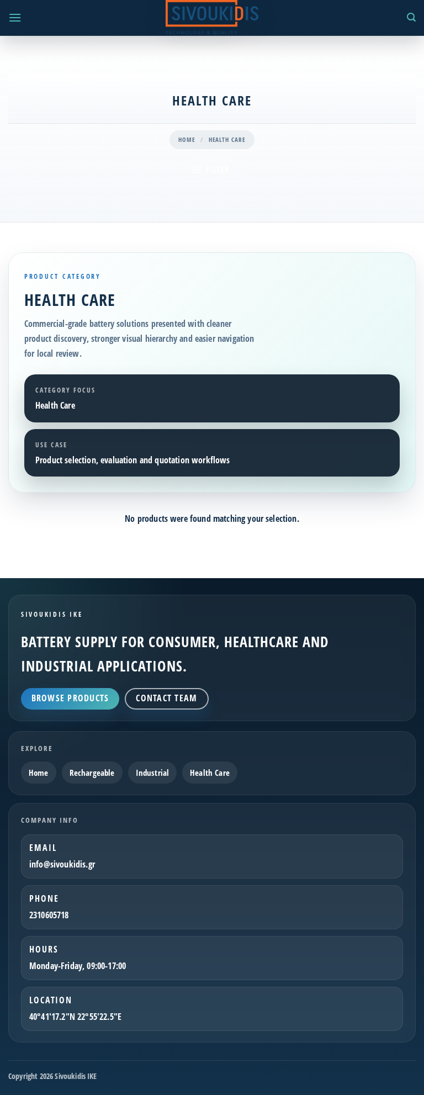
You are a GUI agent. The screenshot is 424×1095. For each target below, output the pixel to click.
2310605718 (49, 915)
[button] (15, 17)
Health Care (210, 772)
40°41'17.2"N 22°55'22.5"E (75, 1017)
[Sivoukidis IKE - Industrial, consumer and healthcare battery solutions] (212, 17)
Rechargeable (92, 772)
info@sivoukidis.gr (62, 864)
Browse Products (70, 698)
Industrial (152, 772)
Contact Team (166, 698)
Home (186, 139)
